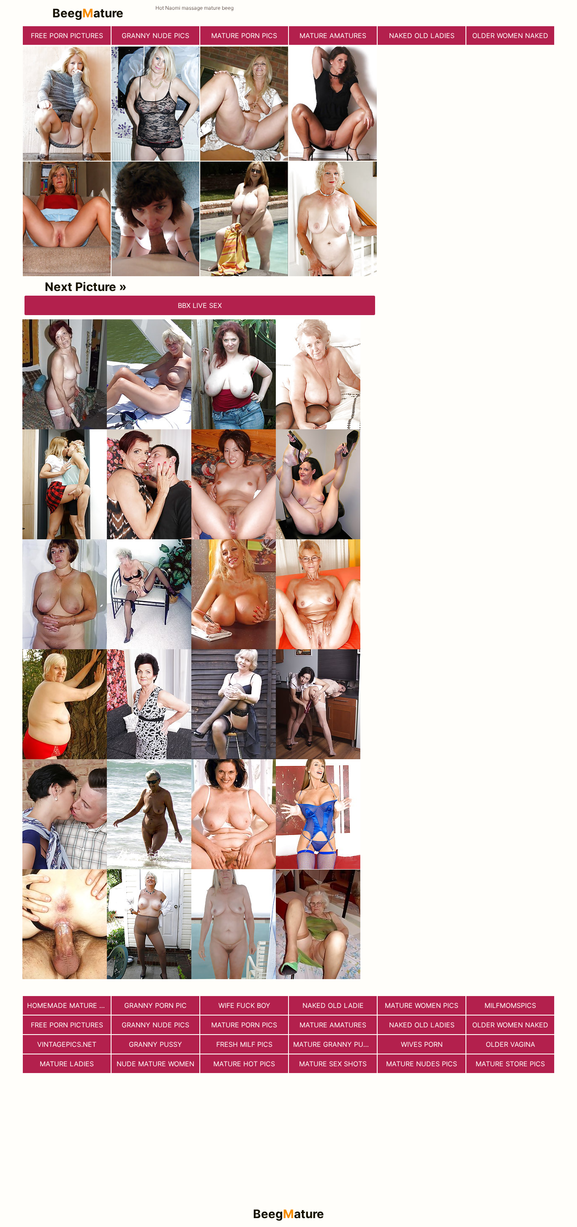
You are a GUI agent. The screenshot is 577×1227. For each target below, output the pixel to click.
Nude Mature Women (155, 1064)
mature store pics (510, 1064)
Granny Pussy (155, 1044)
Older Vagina (510, 1044)
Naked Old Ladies (422, 35)
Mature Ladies (67, 1064)
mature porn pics (244, 35)
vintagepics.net (66, 1044)
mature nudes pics (421, 1064)
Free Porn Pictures (67, 35)
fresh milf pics (244, 1044)
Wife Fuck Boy (244, 1005)
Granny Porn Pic (155, 1005)
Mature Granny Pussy (334, 1044)
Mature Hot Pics (244, 1064)
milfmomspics (510, 1005)
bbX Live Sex (200, 305)
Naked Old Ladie (333, 1005)
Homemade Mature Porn (69, 1005)
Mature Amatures (332, 35)
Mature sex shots (333, 1064)
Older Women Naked (510, 35)
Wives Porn (422, 1044)
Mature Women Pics (421, 1005)
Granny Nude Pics (155, 35)
